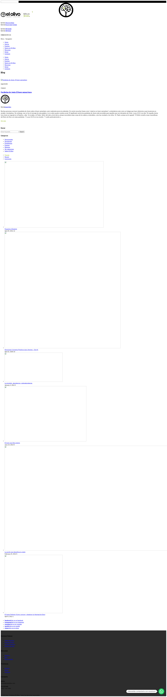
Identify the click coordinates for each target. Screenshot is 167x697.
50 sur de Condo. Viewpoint (11, 24)
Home (6, 42)
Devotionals (8, 141)
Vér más (3, 121)
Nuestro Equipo (9, 642)
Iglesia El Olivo (8, 107)
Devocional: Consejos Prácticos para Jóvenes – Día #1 (21, 349)
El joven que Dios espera (12, 443)
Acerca (7, 44)
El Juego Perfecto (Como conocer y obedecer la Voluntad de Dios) (25, 614)
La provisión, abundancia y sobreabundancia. (18, 383)
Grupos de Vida (9, 646)
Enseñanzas (8, 143)
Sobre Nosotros (9, 640)
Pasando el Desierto (11, 229)
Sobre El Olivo (9, 151)
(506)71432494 (8, 28)
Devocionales (9, 139)
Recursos (7, 50)
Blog (6, 657)
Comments (8, 159)
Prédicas (7, 655)
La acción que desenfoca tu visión (15, 552)
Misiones (7, 147)
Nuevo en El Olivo (10, 48)
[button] (161, 691)
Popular (7, 155)
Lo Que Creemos (10, 644)
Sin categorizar (9, 149)
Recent (7, 157)
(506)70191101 (8, 30)
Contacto (7, 54)
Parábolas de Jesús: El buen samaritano (16, 92)
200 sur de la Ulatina (9, 22)
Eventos (7, 46)
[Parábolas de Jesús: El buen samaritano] (14, 80)
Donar (6, 52)
